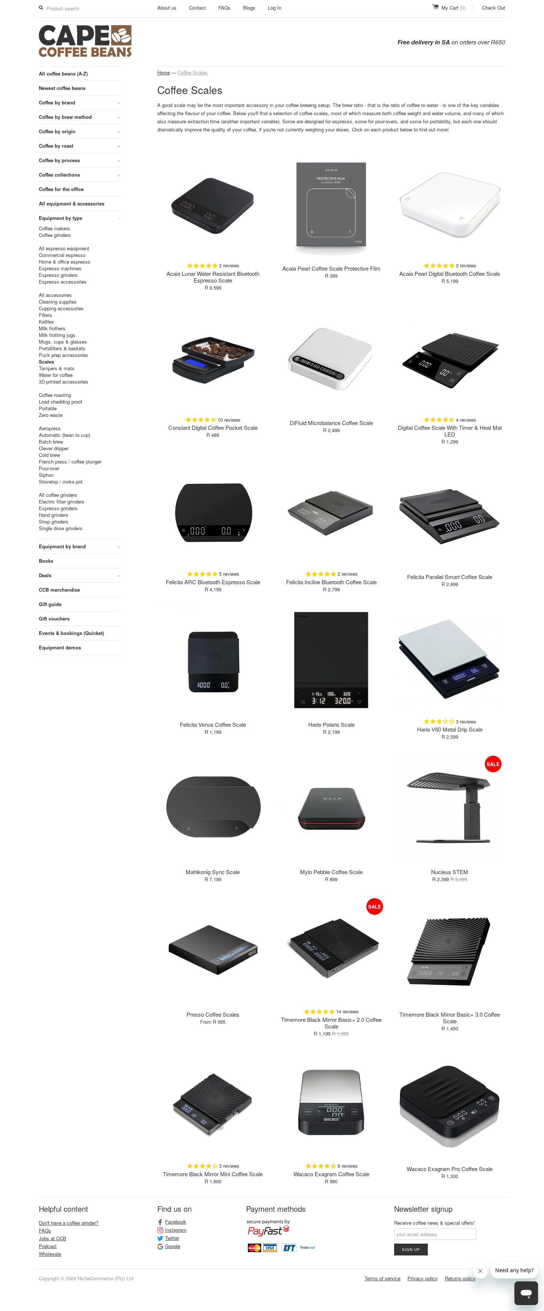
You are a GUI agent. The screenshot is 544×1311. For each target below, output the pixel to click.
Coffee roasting (55, 395)
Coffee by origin (79, 131)
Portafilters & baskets (62, 348)
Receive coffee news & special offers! (434, 1222)
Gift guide (50, 604)
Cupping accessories (61, 308)
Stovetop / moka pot (61, 481)
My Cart (453, 7)
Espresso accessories (63, 281)
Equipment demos (60, 647)
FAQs (224, 7)
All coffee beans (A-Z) (63, 73)
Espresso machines (60, 268)
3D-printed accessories (63, 381)
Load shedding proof (60, 401)
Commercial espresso (62, 255)
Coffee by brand (79, 102)
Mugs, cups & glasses (63, 341)
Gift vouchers (54, 618)
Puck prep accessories (63, 355)
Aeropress (50, 428)
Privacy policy (422, 1278)
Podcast (48, 1246)
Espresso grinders (58, 275)
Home (163, 72)
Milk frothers (52, 328)
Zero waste (51, 415)
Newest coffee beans (62, 87)
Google (172, 1246)
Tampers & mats (56, 368)
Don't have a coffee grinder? (68, 1222)
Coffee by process (79, 160)
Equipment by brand (79, 546)
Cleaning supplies (58, 301)
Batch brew (51, 441)
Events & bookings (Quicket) (71, 632)
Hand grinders (53, 515)
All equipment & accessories (71, 203)
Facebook (175, 1222)
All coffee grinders (58, 495)
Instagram (176, 1230)
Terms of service (382, 1278)
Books (46, 560)
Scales (46, 361)
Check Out (493, 7)
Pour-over (49, 468)
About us (167, 7)
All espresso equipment (64, 248)
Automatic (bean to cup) (64, 435)
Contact (197, 7)
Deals (79, 575)
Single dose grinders (61, 528)
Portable (48, 408)
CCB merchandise (59, 589)
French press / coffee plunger (70, 461)
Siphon (46, 475)
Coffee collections (79, 174)
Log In (274, 7)
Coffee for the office (61, 189)
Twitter (172, 1238)
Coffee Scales (193, 72)
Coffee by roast (79, 145)
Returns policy (460, 1278)
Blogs (249, 7)
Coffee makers (54, 228)
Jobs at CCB (52, 1238)
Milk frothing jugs (57, 335)
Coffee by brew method (79, 116)
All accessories (55, 295)
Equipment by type (79, 217)
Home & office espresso (64, 261)
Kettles (46, 321)
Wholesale (50, 1253)
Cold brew (49, 455)
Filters (45, 315)
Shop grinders (53, 521)
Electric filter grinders (61, 501)
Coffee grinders (55, 235)
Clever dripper (53, 448)
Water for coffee (56, 375)
